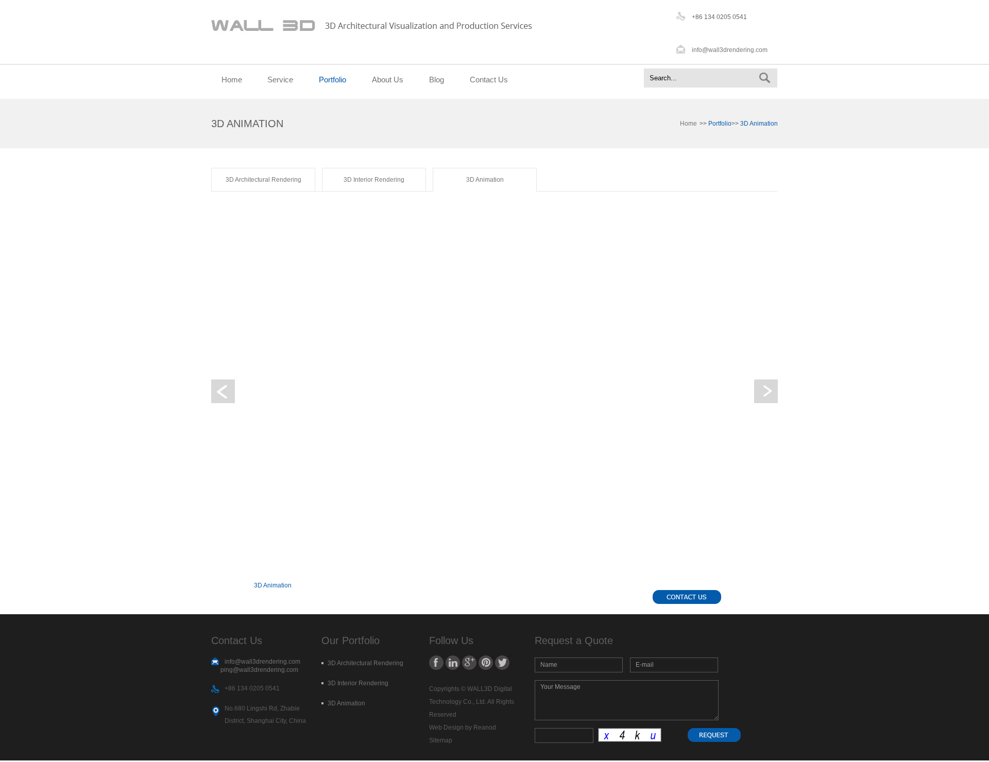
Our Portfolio (350, 640)
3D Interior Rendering (374, 179)
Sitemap (440, 740)
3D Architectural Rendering (263, 179)
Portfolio (332, 79)
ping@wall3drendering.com (259, 669)
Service (280, 79)
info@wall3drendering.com (730, 50)
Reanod (484, 727)
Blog (436, 79)
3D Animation (485, 179)
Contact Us (489, 79)
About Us (387, 79)
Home (231, 79)
